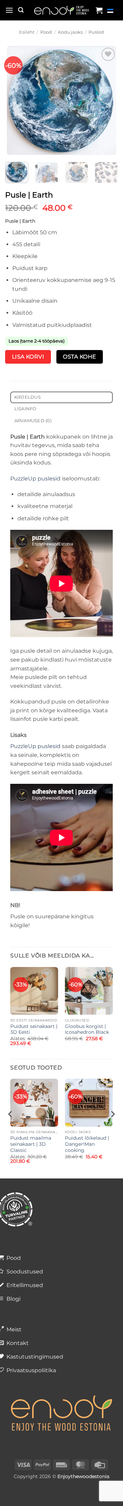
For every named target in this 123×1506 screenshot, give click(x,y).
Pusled (96, 32)
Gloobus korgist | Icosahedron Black (87, 1029)
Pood (46, 32)
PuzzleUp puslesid (35, 478)
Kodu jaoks (70, 32)
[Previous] (12, 100)
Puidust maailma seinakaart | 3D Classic (30, 1144)
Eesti (112, 10)
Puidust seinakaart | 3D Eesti (33, 1029)
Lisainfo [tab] (25, 408)
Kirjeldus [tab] (27, 397)
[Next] (110, 100)
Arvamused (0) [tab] (33, 420)
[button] (9, 10)
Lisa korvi (28, 356)
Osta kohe (79, 356)
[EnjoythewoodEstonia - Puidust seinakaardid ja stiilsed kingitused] (61, 10)
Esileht (27, 32)
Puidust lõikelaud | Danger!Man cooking (87, 1144)
